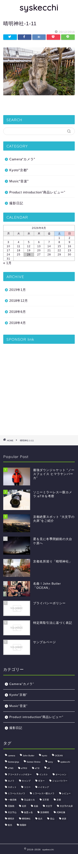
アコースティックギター (20, 774)
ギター (41, 781)
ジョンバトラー (59, 781)
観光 (10, 825)
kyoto (44, 755)
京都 (59, 800)
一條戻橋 (12, 800)
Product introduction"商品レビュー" (37, 192)
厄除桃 (11, 806)
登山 (52, 818)
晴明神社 (26, 818)
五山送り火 (29, 800)
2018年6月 (17, 312)
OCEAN (59, 755)
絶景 (64, 818)
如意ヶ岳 (28, 812)
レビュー (66, 793)
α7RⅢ (24, 768)
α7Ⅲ (37, 768)
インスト (43, 774)
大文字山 (12, 812)
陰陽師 (23, 825)
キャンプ (26, 781)
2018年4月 (17, 323)
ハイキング (43, 787)
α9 (48, 768)
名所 (24, 806)
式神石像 (61, 812)
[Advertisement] (39, 388)
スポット (12, 787)
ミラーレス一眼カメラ (43, 793)
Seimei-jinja (13, 762)
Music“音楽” (19, 181)
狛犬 (40, 818)
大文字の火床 (66, 806)
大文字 (49, 806)
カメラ (11, 781)
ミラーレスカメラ (16, 793)
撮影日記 (16, 203)
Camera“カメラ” (22, 159)
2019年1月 (17, 290)
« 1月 (7, 263)
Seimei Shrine (34, 762)
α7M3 (10, 768)
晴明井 (11, 818)
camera (11, 755)
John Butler (28, 755)
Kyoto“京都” (18, 170)
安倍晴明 (44, 812)
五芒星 (45, 800)
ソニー (27, 787)
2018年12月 (18, 300)
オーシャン (60, 774)
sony (50, 762)
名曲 (36, 806)
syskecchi (39, 7)
